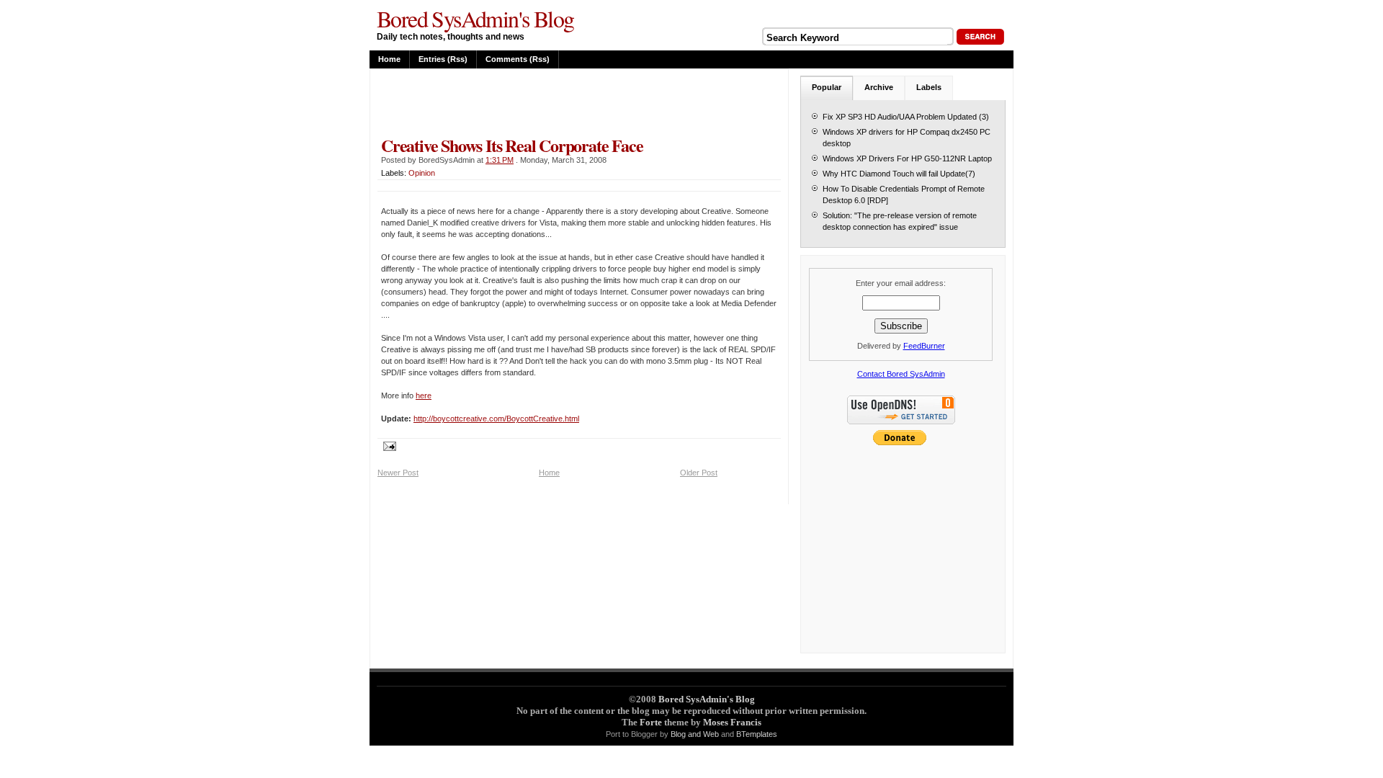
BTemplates (756, 734)
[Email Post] (386, 445)
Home (389, 59)
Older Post (698, 472)
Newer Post (398, 472)
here (423, 395)
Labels (928, 87)
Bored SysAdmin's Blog (475, 18)
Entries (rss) (443, 59)
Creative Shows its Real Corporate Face (512, 145)
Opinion (421, 173)
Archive (878, 87)
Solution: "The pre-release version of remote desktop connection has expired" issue (900, 221)
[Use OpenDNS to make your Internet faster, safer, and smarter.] (901, 425)
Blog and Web (695, 734)
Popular (826, 87)
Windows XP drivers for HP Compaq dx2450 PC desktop (906, 138)
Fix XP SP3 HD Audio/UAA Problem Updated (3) (906, 116)
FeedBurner (924, 345)
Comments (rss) (517, 59)
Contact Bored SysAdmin (901, 374)
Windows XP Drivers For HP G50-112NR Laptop (907, 158)
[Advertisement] (546, 102)
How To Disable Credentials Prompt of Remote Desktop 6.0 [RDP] (904, 194)
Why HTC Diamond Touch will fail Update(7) (899, 173)
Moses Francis (732, 722)
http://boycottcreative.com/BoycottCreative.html (496, 418)
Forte (651, 722)
